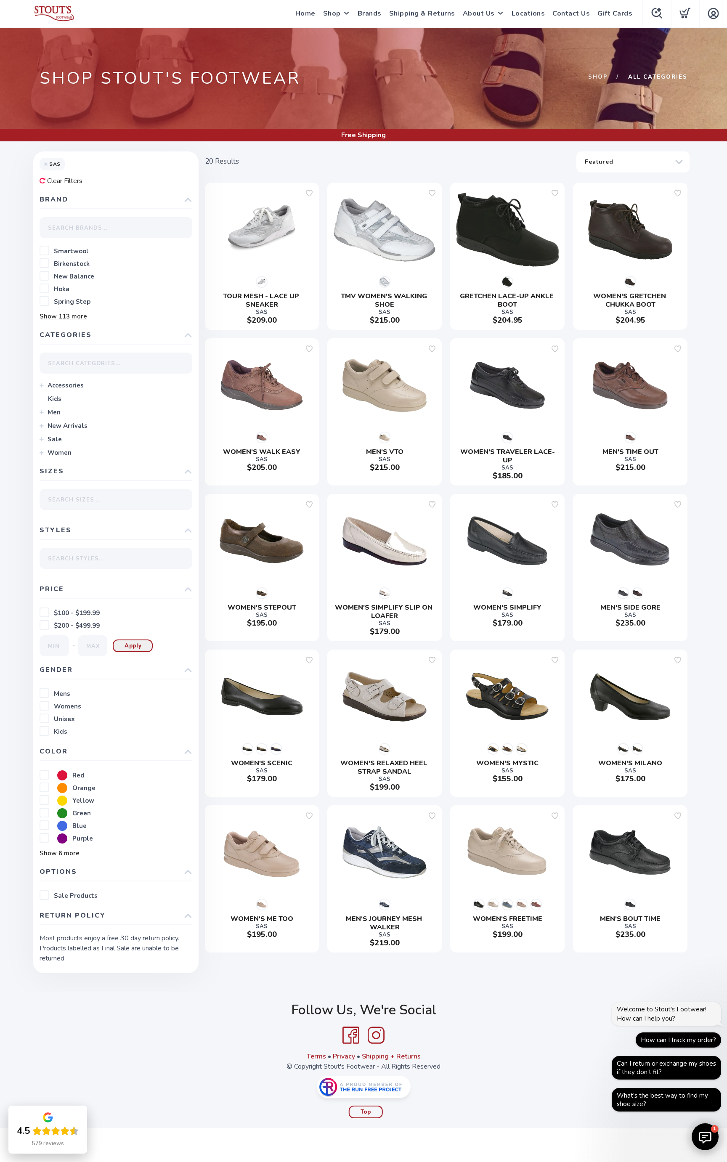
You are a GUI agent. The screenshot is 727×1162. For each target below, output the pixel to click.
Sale (55, 439)
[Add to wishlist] (309, 193)
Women (60, 452)
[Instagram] (376, 1035)
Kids (54, 399)
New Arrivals (68, 426)
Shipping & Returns (422, 13)
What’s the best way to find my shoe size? (662, 1099)
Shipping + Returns (391, 1056)
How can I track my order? (678, 1040)
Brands (370, 13)
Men (54, 412)
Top (366, 1112)
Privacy (344, 1056)
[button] (705, 1136)
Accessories (66, 385)
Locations (528, 13)
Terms (316, 1056)
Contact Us (571, 13)
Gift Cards (614, 13)
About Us (479, 13)
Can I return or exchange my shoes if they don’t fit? (666, 1067)
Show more (63, 316)
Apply (133, 646)
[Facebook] (351, 1035)
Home (305, 13)
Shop (332, 13)
